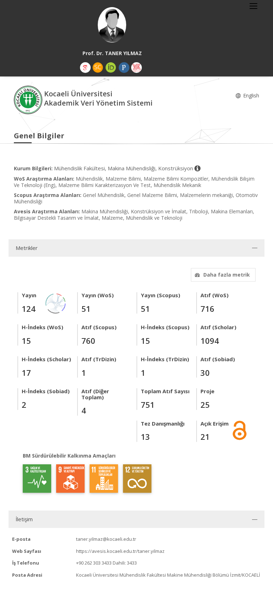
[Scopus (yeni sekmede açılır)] (97, 67)
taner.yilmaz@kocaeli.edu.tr (106, 539)
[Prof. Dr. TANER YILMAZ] (112, 25)
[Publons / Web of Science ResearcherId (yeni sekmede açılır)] (124, 67)
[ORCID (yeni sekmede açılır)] (111, 67)
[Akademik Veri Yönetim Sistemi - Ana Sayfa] (29, 99)
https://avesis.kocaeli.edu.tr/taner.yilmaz (120, 551)
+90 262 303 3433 (94, 563)
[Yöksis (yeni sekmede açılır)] (136, 67)
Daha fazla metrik (226, 274)
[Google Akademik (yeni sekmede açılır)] (85, 67)
